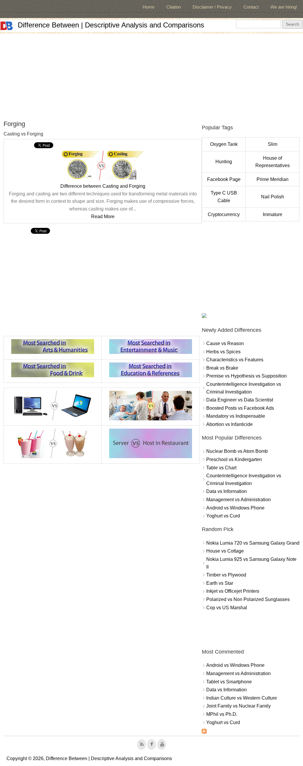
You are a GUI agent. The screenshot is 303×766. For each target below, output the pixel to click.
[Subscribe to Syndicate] (204, 731)
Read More (103, 216)
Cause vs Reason (225, 343)
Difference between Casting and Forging (102, 186)
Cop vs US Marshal (226, 607)
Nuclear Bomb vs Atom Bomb (237, 451)
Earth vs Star (219, 583)
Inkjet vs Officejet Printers (232, 591)
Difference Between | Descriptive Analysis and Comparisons (111, 25)
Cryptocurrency (224, 214)
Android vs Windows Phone (235, 507)
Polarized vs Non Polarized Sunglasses (248, 599)
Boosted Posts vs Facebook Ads (240, 408)
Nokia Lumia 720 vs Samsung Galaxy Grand (252, 542)
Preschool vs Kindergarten (234, 459)
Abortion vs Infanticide (229, 424)
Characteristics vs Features (234, 359)
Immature (272, 214)
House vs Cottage (225, 550)
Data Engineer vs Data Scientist (239, 399)
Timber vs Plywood (226, 574)
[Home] (6, 26)
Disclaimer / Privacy (212, 6)
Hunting (223, 161)
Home (148, 6)
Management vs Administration (238, 499)
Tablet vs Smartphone (229, 681)
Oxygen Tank (224, 144)
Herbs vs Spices (223, 351)
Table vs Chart (221, 467)
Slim (272, 144)
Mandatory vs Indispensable (235, 416)
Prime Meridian (273, 179)
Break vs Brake (222, 367)
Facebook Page (224, 179)
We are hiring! (283, 6)
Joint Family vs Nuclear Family (238, 705)
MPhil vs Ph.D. (221, 714)
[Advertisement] (151, 75)
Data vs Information (226, 491)
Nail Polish (272, 196)
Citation (173, 6)
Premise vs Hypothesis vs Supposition (246, 375)
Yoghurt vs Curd (223, 515)
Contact (251, 6)
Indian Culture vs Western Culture (241, 697)
